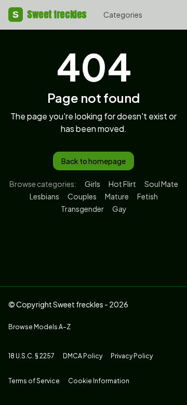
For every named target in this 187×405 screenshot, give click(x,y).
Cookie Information (98, 381)
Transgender (82, 208)
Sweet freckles (49, 14)
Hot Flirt (122, 183)
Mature (117, 196)
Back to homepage (93, 161)
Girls (92, 183)
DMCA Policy (82, 356)
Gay (119, 208)
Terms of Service (34, 381)
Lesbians (44, 196)
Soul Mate (161, 183)
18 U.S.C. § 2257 (31, 356)
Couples (82, 196)
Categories (122, 14)
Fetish (147, 196)
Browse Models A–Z (39, 327)
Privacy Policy (132, 356)
